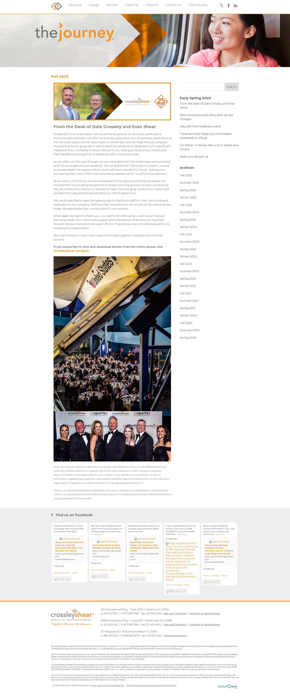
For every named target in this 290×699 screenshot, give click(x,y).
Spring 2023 (188, 249)
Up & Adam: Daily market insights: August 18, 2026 (106, 546)
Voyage (94, 5)
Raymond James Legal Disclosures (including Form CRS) (151, 685)
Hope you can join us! (194, 156)
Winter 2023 (188, 256)
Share (74, 573)
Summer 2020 (189, 330)
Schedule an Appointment (204, 613)
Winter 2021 (188, 286)
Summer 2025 (189, 182)
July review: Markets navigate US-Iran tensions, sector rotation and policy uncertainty (219, 549)
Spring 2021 (188, 308)
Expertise (131, 5)
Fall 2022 (186, 264)
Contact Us (173, 5)
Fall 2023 (59, 76)
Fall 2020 (186, 323)
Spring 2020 (188, 337)
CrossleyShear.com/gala (71, 250)
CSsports (152, 5)
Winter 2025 (188, 197)
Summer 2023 (189, 241)
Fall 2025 (186, 175)
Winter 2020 (188, 315)
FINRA (120, 646)
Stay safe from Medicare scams (200, 126)
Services (112, 5)
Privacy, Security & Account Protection (107, 685)
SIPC (126, 646)
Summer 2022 (189, 271)
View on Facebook (62, 573)
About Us (75, 5)
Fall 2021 (185, 293)
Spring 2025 (188, 190)
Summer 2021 (189, 300)
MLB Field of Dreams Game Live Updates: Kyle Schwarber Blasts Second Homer (144, 546)
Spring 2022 (188, 278)
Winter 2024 (188, 227)
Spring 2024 (188, 219)
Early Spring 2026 (195, 98)
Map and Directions (175, 613)
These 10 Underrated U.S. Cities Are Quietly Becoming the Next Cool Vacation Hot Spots (69, 546)
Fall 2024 (186, 205)
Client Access (198, 5)
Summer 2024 (189, 212)
